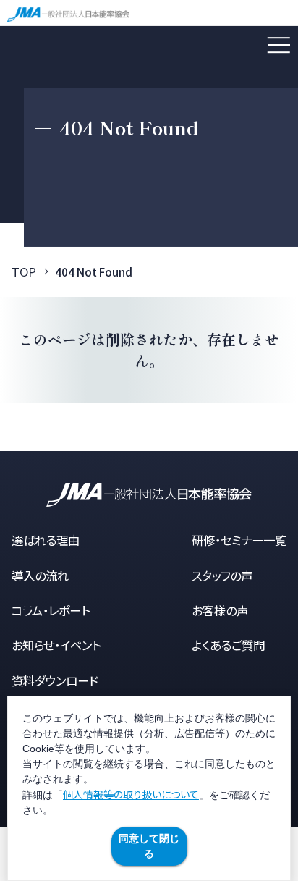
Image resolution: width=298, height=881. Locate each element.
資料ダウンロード (55, 680)
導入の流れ (40, 575)
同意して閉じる (149, 845)
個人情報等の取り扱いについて (131, 794)
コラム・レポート (51, 610)
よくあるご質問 (228, 645)
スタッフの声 (222, 575)
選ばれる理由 (46, 540)
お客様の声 (220, 610)
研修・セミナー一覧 (239, 540)
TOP (24, 271)
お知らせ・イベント (56, 645)
